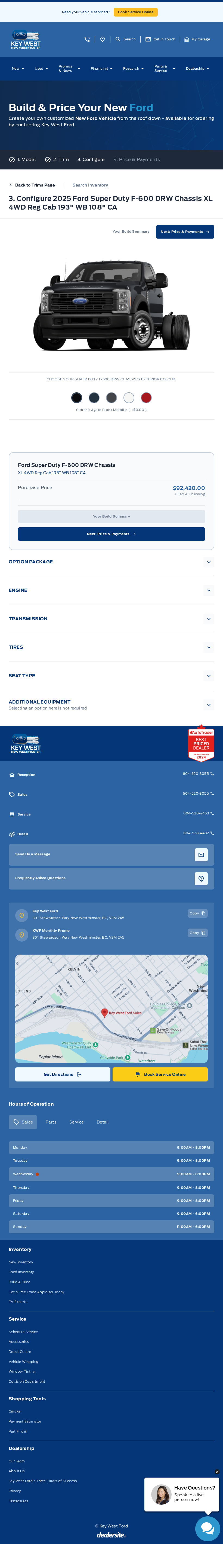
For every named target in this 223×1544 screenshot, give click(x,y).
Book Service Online (136, 12)
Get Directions (62, 1075)
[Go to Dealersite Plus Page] (111, 1534)
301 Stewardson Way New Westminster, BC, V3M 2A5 (79, 918)
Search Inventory (90, 185)
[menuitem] (19, 68)
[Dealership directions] (111, 1009)
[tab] (23, 1122)
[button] (87, 39)
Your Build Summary (111, 516)
